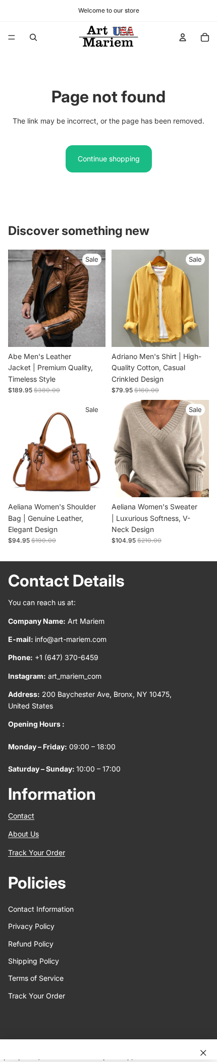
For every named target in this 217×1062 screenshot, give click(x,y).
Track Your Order (36, 852)
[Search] (33, 37)
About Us (23, 834)
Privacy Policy (31, 926)
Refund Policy (30, 943)
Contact (21, 816)
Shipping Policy (33, 961)
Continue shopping (109, 158)
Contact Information (41, 909)
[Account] (183, 37)
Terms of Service (36, 978)
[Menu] (11, 37)
